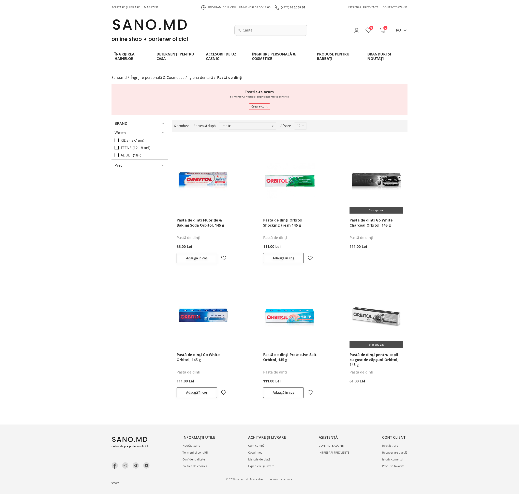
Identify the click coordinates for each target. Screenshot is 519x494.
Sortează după (205, 126)
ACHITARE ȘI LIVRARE (126, 7)
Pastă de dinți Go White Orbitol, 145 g (198, 357)
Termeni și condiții (195, 452)
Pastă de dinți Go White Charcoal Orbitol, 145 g (371, 223)
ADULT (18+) (131, 155)
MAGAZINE (151, 7)
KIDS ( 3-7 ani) (132, 140)
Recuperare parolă (394, 452)
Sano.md (119, 77)
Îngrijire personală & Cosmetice (274, 56)
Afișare (285, 126)
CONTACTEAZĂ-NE (395, 7)
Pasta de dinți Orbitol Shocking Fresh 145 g (282, 223)
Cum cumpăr (257, 445)
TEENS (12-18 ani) (135, 148)
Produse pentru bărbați (333, 56)
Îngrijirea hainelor (124, 56)
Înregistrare (390, 445)
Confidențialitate (193, 459)
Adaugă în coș (197, 258)
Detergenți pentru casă (175, 56)
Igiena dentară (201, 77)
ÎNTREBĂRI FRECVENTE (363, 7)
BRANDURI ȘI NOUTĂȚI (379, 56)
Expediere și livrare (261, 466)
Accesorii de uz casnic (221, 56)
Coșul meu (255, 452)
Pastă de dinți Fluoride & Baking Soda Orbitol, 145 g (200, 223)
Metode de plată (259, 459)
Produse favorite (393, 466)
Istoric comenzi (392, 459)
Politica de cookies (194, 466)
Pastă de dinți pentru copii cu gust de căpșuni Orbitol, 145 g (374, 359)
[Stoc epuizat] (376, 180)
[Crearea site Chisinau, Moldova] (115, 483)
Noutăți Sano (191, 445)
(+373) (293, 7)
